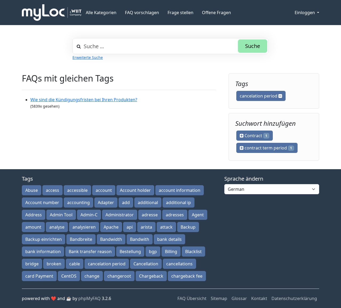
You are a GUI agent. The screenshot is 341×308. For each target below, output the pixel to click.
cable (74, 264)
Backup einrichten (43, 239)
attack (166, 227)
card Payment (39, 276)
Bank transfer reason (90, 251)
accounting (78, 202)
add (126, 202)
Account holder (135, 190)
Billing (171, 251)
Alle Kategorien (101, 12)
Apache (111, 227)
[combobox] (170, 46)
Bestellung (130, 251)
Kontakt (259, 298)
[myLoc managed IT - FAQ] (52, 12)
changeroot (119, 276)
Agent (198, 215)
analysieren (84, 227)
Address (33, 215)
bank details (169, 239)
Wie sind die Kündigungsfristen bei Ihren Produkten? (83, 100)
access (52, 190)
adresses (175, 215)
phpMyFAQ (89, 298)
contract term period (267, 148)
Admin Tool (61, 215)
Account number (42, 202)
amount (33, 227)
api (130, 227)
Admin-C (89, 215)
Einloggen (305, 12)
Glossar (239, 298)
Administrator (119, 215)
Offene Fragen (216, 12)
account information (179, 190)
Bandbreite (81, 239)
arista (146, 227)
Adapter (106, 202)
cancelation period (259, 96)
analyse (56, 227)
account (104, 190)
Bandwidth (111, 239)
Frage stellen (180, 12)
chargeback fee (186, 276)
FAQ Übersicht (191, 298)
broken (54, 264)
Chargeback (151, 276)
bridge (32, 264)
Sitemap (219, 298)
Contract (255, 136)
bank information (43, 251)
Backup (188, 227)
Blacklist (193, 251)
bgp (153, 251)
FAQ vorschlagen (142, 12)
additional (148, 202)
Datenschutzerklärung (294, 298)
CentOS (68, 276)
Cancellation (145, 264)
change (91, 276)
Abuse (31, 190)
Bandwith (139, 239)
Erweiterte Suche (87, 57)
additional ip (178, 202)
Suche (252, 46)
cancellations (179, 264)
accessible (77, 190)
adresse (150, 215)
